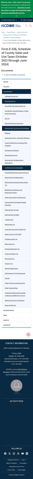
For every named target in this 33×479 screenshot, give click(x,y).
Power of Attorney (10, 305)
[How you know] (16, 20)
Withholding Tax (10, 225)
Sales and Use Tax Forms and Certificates (15, 35)
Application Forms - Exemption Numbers (17, 138)
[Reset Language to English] (21, 20)
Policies (7, 278)
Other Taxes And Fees (11, 288)
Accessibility (23, 463)
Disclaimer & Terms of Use (16, 467)
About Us (6, 320)
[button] (25, 26)
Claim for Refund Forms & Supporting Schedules (16, 144)
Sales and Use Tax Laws (12, 210)
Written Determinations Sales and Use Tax (16, 183)
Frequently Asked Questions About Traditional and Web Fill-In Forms (15, 294)
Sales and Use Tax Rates (12, 215)
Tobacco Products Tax (11, 254)
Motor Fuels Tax (9, 244)
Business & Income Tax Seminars (14, 300)
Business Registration (11, 269)
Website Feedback (11, 463)
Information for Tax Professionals (15, 273)
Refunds (5, 82)
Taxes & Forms (11, 32)
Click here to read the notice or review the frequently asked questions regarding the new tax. (16, 10)
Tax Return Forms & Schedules (12, 38)
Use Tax (7, 119)
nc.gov (23, 460)
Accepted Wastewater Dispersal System (17, 173)
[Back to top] (28, 335)
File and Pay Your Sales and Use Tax (15, 106)
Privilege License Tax (11, 239)
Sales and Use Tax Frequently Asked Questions (15, 203)
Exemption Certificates (12, 151)
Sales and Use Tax (22, 32)
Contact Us (6, 325)
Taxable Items (9, 220)
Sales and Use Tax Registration (14, 178)
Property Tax (9, 264)
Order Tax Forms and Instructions (15, 283)
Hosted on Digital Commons (16, 475)
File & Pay (6, 87)
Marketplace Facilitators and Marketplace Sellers (13, 191)
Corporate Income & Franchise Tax (15, 229)
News (5, 315)
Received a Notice (8, 310)
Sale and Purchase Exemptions (14, 123)
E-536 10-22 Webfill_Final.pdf (13, 75)
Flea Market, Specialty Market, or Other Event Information (17, 112)
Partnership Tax (9, 259)
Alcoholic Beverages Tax (12, 249)
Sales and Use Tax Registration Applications (14, 161)
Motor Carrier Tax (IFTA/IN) (13, 234)
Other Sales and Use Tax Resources (15, 198)
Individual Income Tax (11, 96)
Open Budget (22, 470)
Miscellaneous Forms (11, 155)
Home (3, 32)
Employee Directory (13, 460)
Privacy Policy (11, 470)
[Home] (11, 24)
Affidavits (7, 133)
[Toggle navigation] (30, 26)
